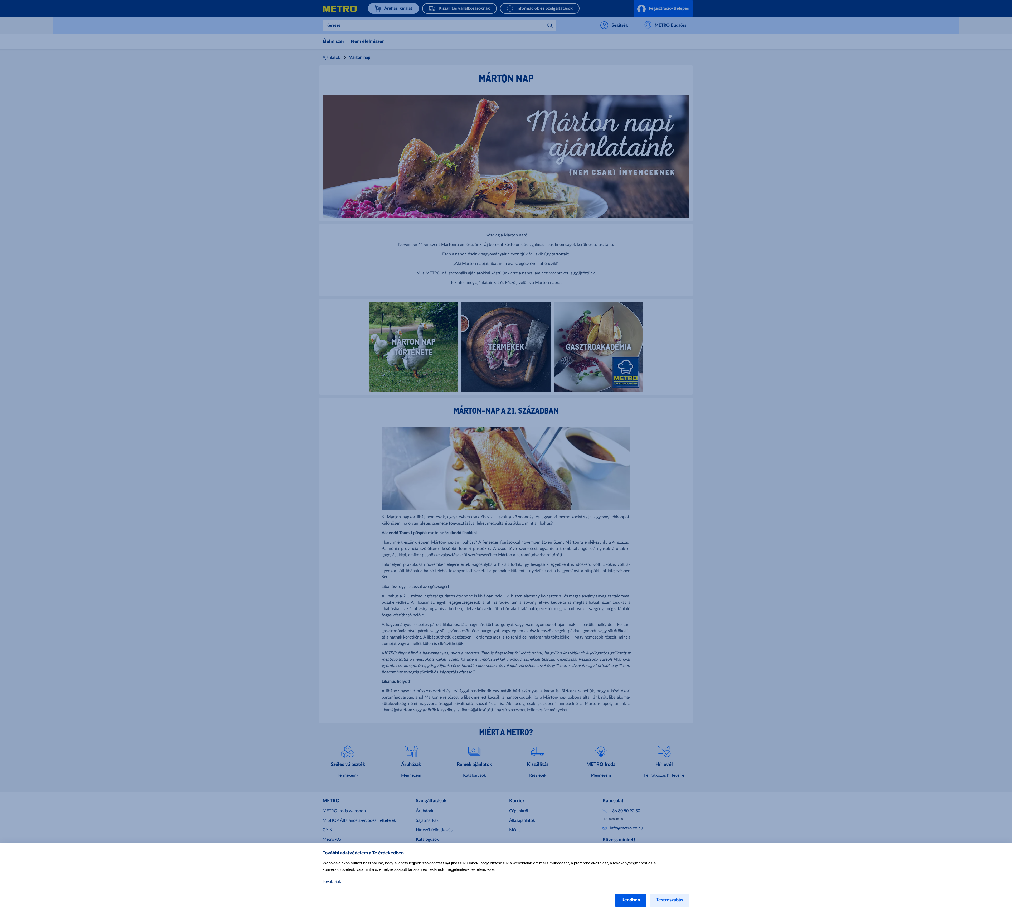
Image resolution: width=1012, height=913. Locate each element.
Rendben (630, 900)
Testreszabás (669, 900)
